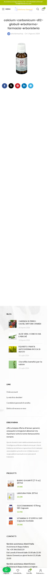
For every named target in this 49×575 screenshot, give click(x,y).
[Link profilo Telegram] (30, 85)
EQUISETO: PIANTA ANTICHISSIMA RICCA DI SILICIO (29, 349)
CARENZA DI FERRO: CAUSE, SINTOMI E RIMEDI (30, 322)
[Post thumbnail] (13, 324)
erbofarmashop (17, 33)
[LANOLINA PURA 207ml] (11, 496)
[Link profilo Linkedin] (24, 85)
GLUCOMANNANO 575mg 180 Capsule (29, 507)
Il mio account (12, 392)
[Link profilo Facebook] (4, 85)
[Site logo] (23, 9)
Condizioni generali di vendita (18, 403)
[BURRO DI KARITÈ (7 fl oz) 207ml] (11, 483)
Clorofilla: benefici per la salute (30, 363)
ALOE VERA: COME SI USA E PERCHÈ (30, 335)
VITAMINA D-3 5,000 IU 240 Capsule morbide (29, 519)
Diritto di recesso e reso (16, 408)
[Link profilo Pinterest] (17, 85)
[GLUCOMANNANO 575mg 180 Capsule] (11, 509)
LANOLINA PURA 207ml (27, 493)
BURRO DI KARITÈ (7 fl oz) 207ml (29, 481)
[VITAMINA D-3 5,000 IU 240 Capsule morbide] (11, 521)
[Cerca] (37, 9)
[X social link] (11, 85)
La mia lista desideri (14, 397)
